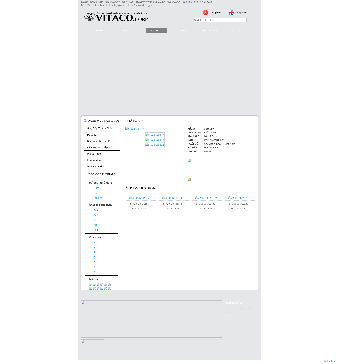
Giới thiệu (129, 30)
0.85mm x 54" (173, 208)
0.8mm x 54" (139, 208)
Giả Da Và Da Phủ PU (99, 141)
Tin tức (182, 30)
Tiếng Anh (241, 12)
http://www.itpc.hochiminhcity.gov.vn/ (103, 5)
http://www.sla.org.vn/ (141, 5)
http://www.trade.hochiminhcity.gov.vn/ (189, 1)
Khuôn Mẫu (94, 160)
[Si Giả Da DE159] (139, 197)
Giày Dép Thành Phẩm (100, 128)
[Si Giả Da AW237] (239, 197)
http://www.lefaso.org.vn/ (120, 1)
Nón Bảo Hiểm (95, 166)
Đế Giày (91, 134)
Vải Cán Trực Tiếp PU (99, 147)
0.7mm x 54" (238, 208)
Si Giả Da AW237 (238, 203)
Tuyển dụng (209, 30)
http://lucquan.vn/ (92, 1)
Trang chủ (101, 30)
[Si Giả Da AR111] (172, 197)
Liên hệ (236, 30)
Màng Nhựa (94, 153)
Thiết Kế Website (10, 305)
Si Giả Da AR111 (172, 203)
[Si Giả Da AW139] (206, 197)
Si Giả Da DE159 (139, 203)
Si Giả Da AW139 (205, 203)
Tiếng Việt (215, 12)
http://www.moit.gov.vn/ (150, 1)
